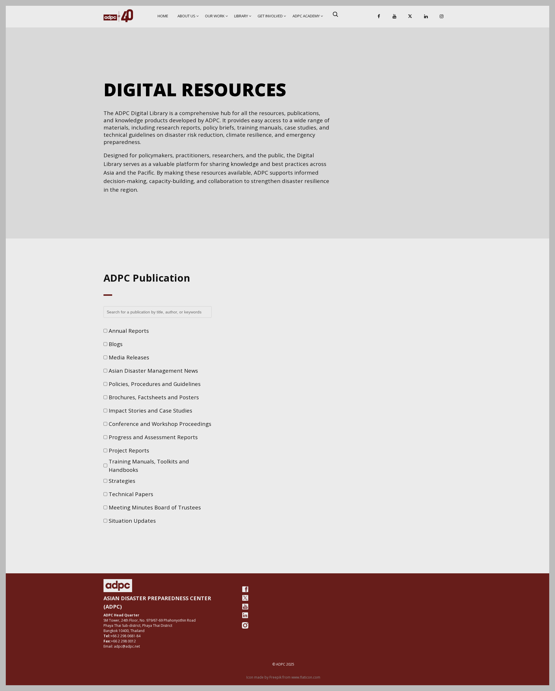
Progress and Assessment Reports (153, 437)
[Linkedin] (425, 17)
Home (163, 16)
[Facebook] (379, 17)
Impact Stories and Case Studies (150, 410)
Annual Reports (129, 330)
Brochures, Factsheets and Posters (154, 397)
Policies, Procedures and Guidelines (155, 383)
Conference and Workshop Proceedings (160, 423)
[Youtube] (245, 606)
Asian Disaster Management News (153, 370)
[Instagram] (441, 17)
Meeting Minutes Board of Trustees (155, 507)
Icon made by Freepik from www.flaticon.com (283, 677)
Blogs (116, 344)
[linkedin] (245, 615)
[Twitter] (245, 598)
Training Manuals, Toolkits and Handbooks (149, 466)
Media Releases (129, 357)
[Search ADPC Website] (335, 14)
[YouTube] (394, 17)
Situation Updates (132, 520)
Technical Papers (131, 494)
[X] (410, 17)
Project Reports (129, 450)
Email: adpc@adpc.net (121, 646)
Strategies (122, 480)
